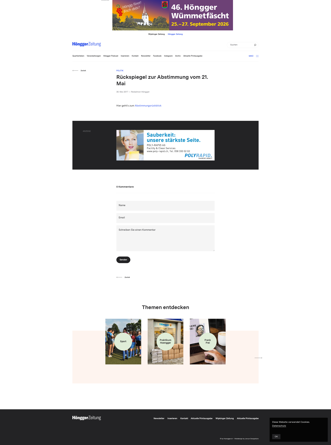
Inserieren (172, 419)
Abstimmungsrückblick (148, 106)
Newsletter (159, 419)
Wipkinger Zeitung (156, 34)
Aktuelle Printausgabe (201, 419)
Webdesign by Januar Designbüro (246, 439)
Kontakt (184, 419)
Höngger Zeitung (175, 34)
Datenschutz (279, 426)
